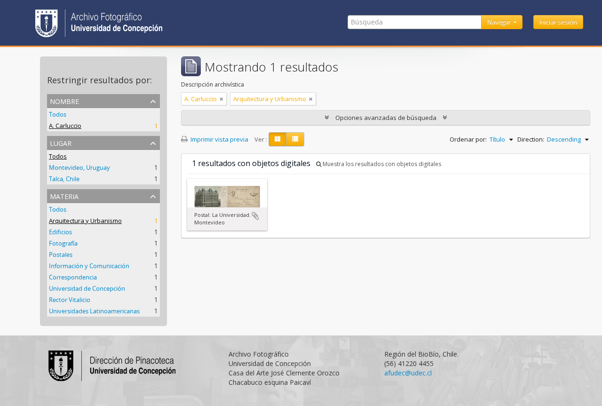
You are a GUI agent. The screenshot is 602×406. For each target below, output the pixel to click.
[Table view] (295, 139)
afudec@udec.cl (408, 372)
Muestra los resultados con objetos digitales (381, 164)
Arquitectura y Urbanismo (85, 220)
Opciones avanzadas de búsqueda (386, 117)
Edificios (60, 232)
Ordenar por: (468, 139)
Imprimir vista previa (218, 139)
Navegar (499, 22)
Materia (64, 195)
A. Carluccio (65, 125)
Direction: (530, 139)
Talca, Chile (64, 179)
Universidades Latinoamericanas (94, 311)
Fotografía (63, 243)
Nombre (64, 100)
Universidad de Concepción (87, 288)
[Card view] (277, 139)
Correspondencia (73, 277)
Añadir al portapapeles (255, 216)
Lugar (60, 142)
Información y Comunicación (89, 266)
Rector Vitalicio (69, 299)
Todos (57, 114)
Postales (60, 254)
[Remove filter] (221, 98)
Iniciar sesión (558, 22)
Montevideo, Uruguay (79, 167)
